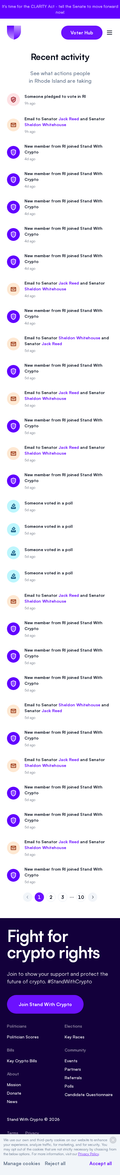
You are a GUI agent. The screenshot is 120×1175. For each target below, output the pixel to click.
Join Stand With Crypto (45, 1004)
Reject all (55, 1163)
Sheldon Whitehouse (45, 124)
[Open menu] (109, 32)
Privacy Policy (88, 1154)
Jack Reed (69, 118)
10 (82, 898)
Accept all (100, 1163)
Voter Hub (81, 33)
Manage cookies (21, 1163)
